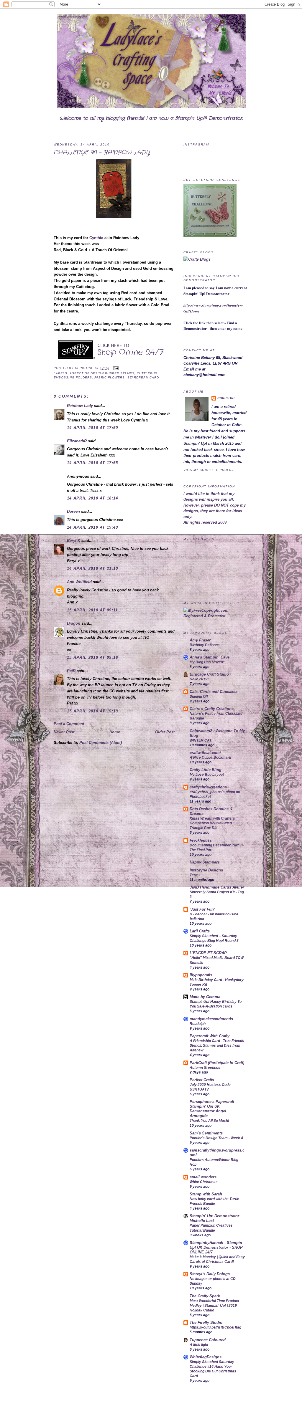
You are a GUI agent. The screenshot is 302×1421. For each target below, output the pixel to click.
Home (114, 732)
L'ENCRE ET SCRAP (208, 953)
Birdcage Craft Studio (209, 674)
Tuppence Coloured (208, 1340)
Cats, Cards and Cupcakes (213, 691)
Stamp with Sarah (206, 1194)
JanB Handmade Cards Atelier (217, 887)
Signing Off (199, 696)
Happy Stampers (205, 862)
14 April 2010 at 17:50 (92, 428)
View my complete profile (209, 470)
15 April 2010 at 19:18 (92, 711)
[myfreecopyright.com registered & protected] (215, 616)
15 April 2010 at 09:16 (92, 657)
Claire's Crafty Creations (212, 709)
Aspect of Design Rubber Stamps (102, 373)
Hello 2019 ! (199, 679)
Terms (195, 875)
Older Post (165, 732)
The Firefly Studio (206, 1322)
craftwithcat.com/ (205, 752)
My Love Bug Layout (207, 774)
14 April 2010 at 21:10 (92, 568)
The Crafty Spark (205, 1296)
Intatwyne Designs (206, 870)
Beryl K (73, 540)
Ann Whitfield (79, 582)
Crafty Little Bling (205, 769)
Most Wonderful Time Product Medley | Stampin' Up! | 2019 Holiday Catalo (214, 1305)
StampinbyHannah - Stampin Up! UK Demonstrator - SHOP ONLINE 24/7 (216, 1247)
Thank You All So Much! (209, 1121)
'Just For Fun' (202, 909)
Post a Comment (69, 724)
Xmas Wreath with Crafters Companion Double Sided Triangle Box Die (212, 823)
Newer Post (64, 732)
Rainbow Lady (80, 405)
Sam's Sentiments (206, 1133)
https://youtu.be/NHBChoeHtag (215, 1327)
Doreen (73, 511)
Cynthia (96, 238)
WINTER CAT (200, 740)
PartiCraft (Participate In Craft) (217, 1063)
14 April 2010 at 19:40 (92, 527)
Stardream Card (143, 377)
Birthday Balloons (205, 645)
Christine (85, 368)
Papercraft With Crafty (209, 1036)
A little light (199, 1345)
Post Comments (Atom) (100, 742)
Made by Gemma (205, 997)
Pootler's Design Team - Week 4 (216, 1138)
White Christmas (204, 1182)
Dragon (73, 623)
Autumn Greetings (205, 1068)
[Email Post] (115, 368)
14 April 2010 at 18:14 (92, 498)
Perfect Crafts (202, 1080)
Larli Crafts (200, 931)
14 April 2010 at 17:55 (92, 463)
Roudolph (198, 1024)
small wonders (203, 1177)
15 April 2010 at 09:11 (92, 610)
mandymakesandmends (211, 1019)
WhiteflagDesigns (205, 1357)
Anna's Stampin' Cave (209, 657)
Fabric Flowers (109, 377)
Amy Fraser (200, 640)
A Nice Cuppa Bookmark (210, 757)
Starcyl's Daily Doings (210, 1274)
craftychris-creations (208, 787)
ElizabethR (77, 441)
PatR (71, 671)
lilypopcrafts (201, 975)
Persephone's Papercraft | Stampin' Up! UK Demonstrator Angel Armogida (213, 1108)
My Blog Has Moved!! (207, 662)
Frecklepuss (201, 840)
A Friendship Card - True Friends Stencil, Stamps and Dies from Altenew (217, 1045)
